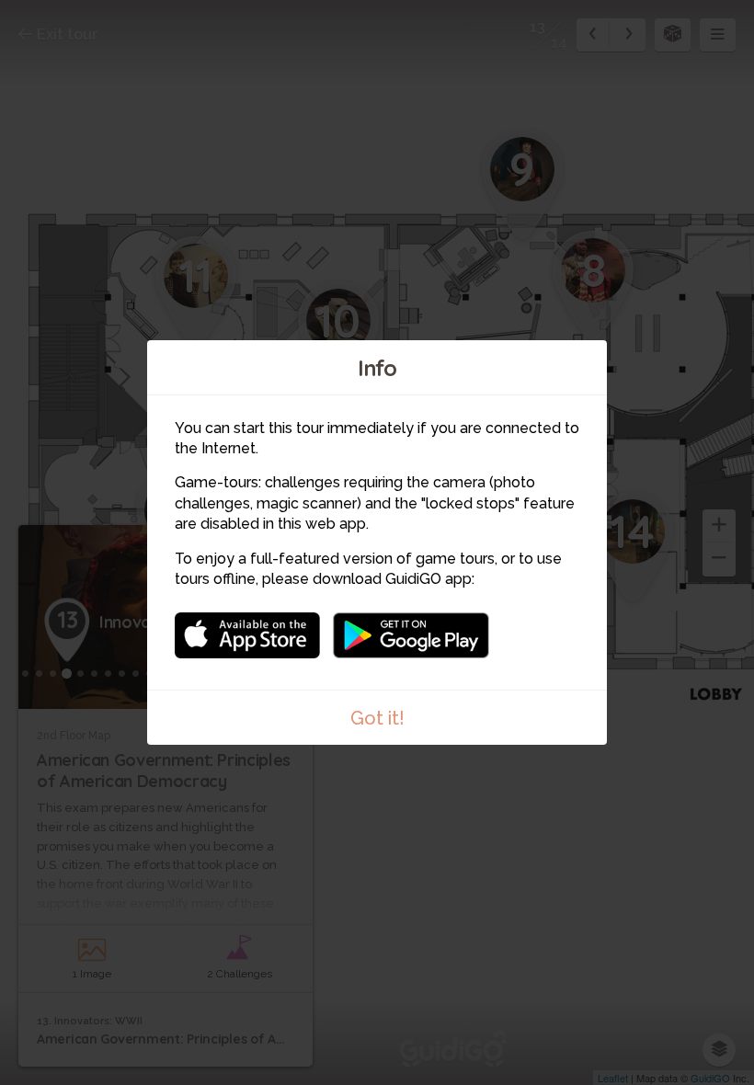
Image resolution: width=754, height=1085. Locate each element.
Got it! (377, 718)
